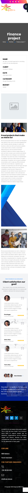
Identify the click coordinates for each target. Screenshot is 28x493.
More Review (18, 376)
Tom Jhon (7, 365)
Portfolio (11, 42)
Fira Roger (7, 314)
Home (4, 42)
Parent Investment (6, 458)
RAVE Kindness (5, 454)
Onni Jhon (7, 339)
